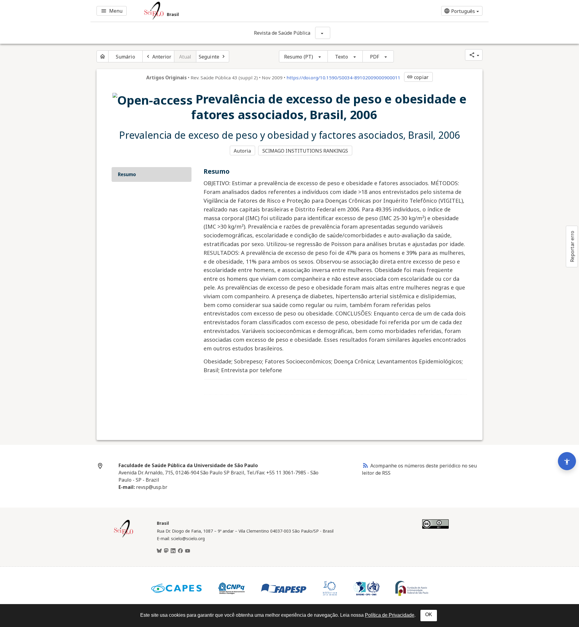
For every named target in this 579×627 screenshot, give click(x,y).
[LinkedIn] (173, 551)
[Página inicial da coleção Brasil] (123, 537)
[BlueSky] (159, 551)
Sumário (125, 56)
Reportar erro (572, 246)
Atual (185, 56)
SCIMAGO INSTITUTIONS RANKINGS (305, 150)
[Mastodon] (166, 551)
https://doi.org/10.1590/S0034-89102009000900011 (343, 77)
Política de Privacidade (389, 615)
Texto (341, 56)
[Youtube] (187, 551)
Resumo (127, 174)
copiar (418, 77)
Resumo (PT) (298, 56)
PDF (374, 56)
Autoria (242, 150)
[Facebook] (180, 551)
